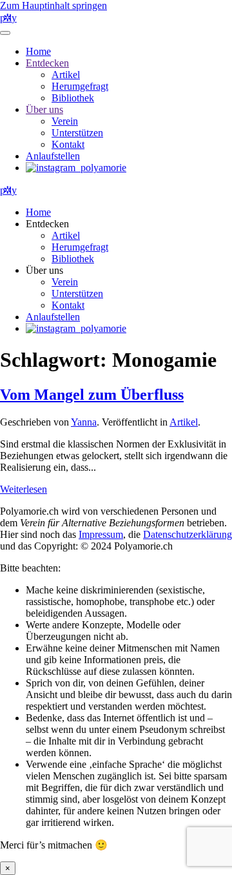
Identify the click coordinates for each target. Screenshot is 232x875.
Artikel (66, 74)
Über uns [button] (44, 270)
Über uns (44, 109)
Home (38, 51)
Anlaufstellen (53, 155)
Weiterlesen (23, 489)
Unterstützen (77, 132)
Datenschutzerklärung (187, 534)
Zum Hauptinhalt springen (53, 5)
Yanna (84, 422)
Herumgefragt (80, 86)
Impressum (101, 534)
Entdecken (47, 62)
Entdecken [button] (47, 223)
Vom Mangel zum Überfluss (92, 394)
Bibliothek (73, 97)
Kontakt (68, 144)
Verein (65, 121)
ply (8, 17)
